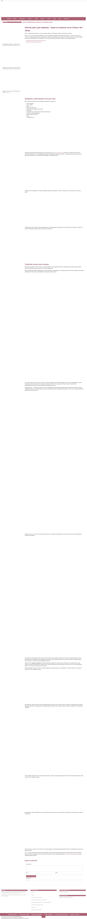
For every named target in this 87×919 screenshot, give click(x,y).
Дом (54, 18)
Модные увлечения (36, 914)
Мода (36, 18)
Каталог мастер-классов (61, 914)
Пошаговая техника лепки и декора (34, 41)
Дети (60, 18)
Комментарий (28, 864)
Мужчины (66, 18)
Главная (9, 18)
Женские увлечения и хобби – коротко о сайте (38, 899)
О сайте (32, 892)
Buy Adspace (33, 907)
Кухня (49, 18)
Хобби (14, 18)
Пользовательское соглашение (36, 897)
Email (56, 872)
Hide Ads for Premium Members (36, 909)
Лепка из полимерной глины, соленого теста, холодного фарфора (37, 22)
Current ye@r (28, 878)
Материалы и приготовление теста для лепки (36, 40)
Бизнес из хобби (74, 914)
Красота (30, 18)
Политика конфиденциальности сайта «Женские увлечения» (41, 902)
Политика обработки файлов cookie (37, 904)
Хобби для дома (12, 914)
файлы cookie (23, 891)
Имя (27, 872)
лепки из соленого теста (58, 152)
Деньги (43, 18)
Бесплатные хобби (24, 914)
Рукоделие (22, 18)
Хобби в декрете (48, 914)
